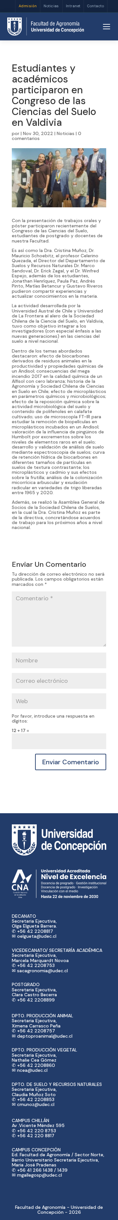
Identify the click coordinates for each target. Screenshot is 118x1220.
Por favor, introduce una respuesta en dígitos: (53, 718)
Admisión (28, 6)
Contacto (95, 6)
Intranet (73, 6)
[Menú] (106, 26)
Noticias (51, 6)
